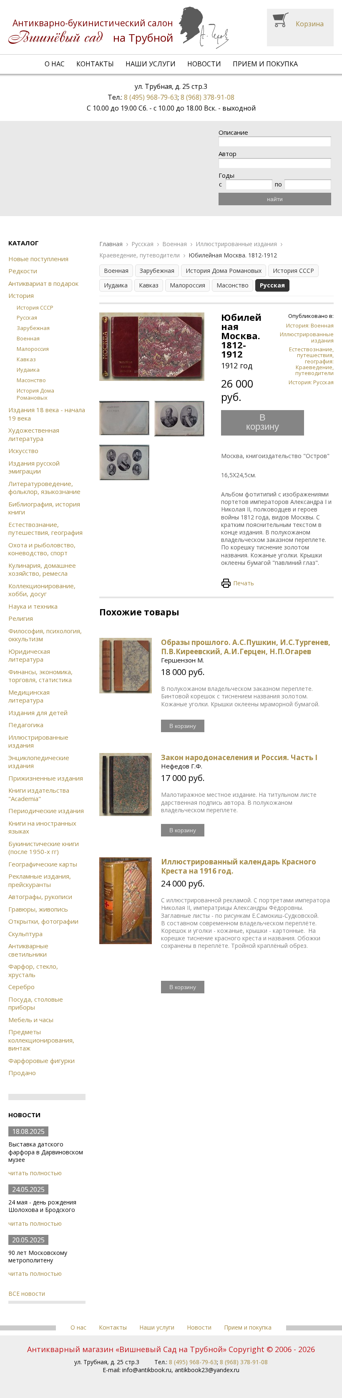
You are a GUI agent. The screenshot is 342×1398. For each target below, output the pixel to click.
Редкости (22, 271)
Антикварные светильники (28, 950)
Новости (204, 63)
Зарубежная (33, 328)
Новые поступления (38, 258)
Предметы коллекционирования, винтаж (41, 1040)
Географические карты (42, 864)
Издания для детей (38, 712)
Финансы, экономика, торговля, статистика (40, 676)
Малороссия (33, 349)
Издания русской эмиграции (34, 467)
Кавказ (26, 359)
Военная (28, 338)
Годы (226, 175)
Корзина (310, 23)
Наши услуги (151, 63)
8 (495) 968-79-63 (151, 97)
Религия (20, 618)
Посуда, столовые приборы (35, 1003)
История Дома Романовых (35, 394)
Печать (243, 583)
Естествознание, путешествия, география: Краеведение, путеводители (311, 361)
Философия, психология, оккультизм (45, 635)
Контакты (95, 63)
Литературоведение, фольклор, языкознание (44, 487)
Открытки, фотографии (43, 921)
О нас (55, 63)
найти (275, 199)
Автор (227, 154)
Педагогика (25, 724)
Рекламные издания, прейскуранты (39, 880)
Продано (22, 1072)
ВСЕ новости (26, 1293)
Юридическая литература (29, 655)
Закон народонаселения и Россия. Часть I (239, 757)
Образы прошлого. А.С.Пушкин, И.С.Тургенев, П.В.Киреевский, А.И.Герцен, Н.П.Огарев (245, 646)
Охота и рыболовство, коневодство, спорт (41, 549)
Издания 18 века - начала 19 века (46, 414)
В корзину (262, 422)
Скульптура (25, 933)
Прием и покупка (265, 63)
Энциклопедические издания (38, 761)
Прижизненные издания (45, 778)
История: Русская (311, 382)
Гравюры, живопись (38, 909)
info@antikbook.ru (146, 1370)
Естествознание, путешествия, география (45, 528)
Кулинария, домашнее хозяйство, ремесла (42, 569)
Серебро (21, 986)
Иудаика (28, 369)
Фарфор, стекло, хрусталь (33, 970)
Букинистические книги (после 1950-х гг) (43, 847)
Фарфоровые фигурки (41, 1060)
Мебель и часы (30, 1019)
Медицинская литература (29, 696)
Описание (233, 132)
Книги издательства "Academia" (38, 794)
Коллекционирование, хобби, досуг (41, 590)
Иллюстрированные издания (38, 741)
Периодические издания (46, 810)
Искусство (23, 450)
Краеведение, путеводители (139, 255)
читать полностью (35, 1173)
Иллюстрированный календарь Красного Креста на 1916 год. (238, 866)
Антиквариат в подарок (43, 283)
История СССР (35, 307)
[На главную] (118, 28)
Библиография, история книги (44, 508)
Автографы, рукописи (40, 896)
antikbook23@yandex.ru (207, 1370)
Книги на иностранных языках (42, 827)
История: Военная (310, 325)
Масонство (31, 380)
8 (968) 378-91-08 (207, 97)
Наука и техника (33, 606)
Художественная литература (33, 434)
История (21, 295)
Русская (27, 317)
